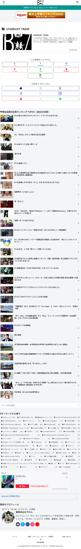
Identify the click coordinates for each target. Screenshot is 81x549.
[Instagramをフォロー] (60, 93)
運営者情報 (40, 542)
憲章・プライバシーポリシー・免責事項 (40, 537)
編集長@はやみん (24, 511)
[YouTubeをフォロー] (21, 99)
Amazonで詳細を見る (10, 496)
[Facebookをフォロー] (21, 93)
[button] (40, 75)
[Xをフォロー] (60, 88)
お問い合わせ (66, 536)
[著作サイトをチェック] (21, 88)
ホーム (14, 536)
